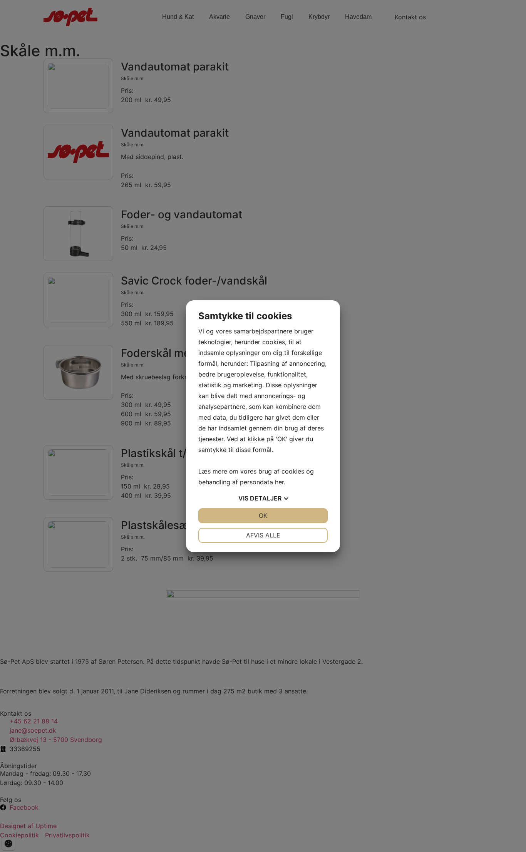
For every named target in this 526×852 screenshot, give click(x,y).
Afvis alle (263, 535)
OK (263, 515)
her (279, 482)
